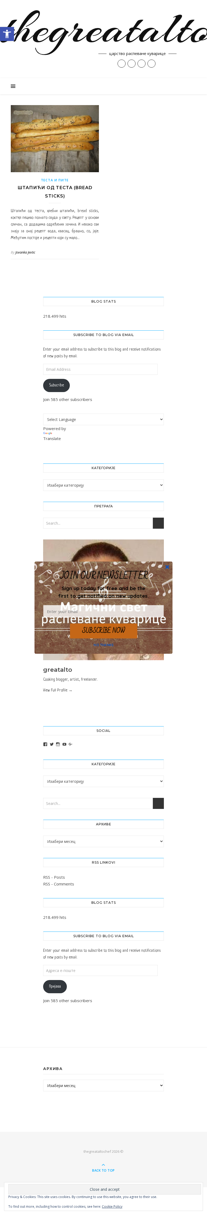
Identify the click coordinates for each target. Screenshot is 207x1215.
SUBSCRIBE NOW (103, 630)
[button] (103, 592)
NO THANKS (103, 644)
